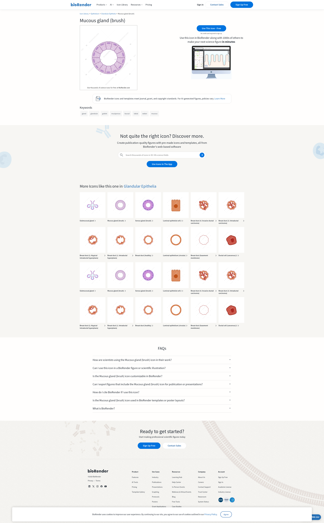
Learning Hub (177, 477)
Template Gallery (138, 492)
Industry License (224, 492)
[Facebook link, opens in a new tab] (101, 486)
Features (135, 477)
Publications (156, 482)
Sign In (220, 482)
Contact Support (204, 487)
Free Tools (176, 502)
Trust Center (202, 492)
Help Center (176, 482)
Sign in (200, 4)
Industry (155, 477)
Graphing (155, 492)
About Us (201, 477)
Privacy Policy (210, 514)
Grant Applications (159, 506)
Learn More (219, 98)
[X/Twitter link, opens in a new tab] (93, 486)
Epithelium (95, 14)
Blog (173, 497)
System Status (203, 502)
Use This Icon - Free (211, 28)
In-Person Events (178, 487)
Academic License (224, 487)
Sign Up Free (242, 4)
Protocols (155, 497)
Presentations (157, 487)
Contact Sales (217, 4)
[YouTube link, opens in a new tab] (105, 486)
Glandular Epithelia (108, 14)
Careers (201, 482)
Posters (155, 502)
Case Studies (176, 506)
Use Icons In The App (162, 164)
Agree (226, 514)
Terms (98, 481)
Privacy (90, 481)
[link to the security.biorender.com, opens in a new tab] (220, 499)
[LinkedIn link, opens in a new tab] (89, 486)
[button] (101, 5)
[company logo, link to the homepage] (81, 4)
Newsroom (202, 497)
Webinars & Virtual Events (181, 492)
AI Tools (135, 482)
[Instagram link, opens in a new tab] (97, 486)
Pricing (148, 4)
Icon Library (122, 4)
